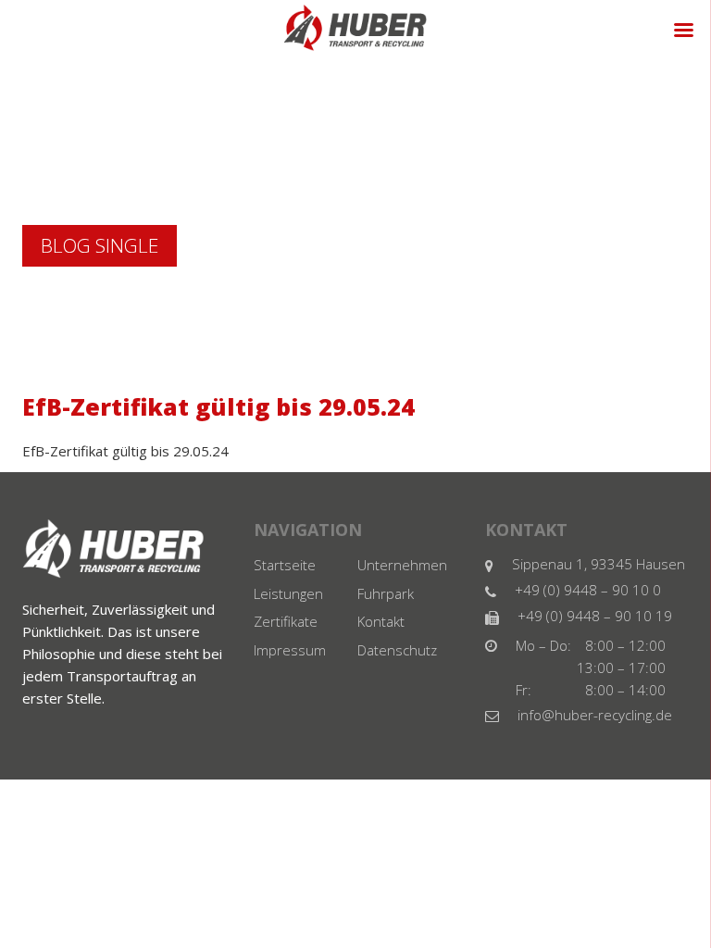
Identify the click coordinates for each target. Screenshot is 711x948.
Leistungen (288, 598)
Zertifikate (286, 629)
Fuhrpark (385, 598)
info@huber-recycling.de (595, 716)
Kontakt (381, 629)
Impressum (290, 661)
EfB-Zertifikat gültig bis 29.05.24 (125, 451)
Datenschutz (397, 661)
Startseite (285, 566)
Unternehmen (402, 566)
